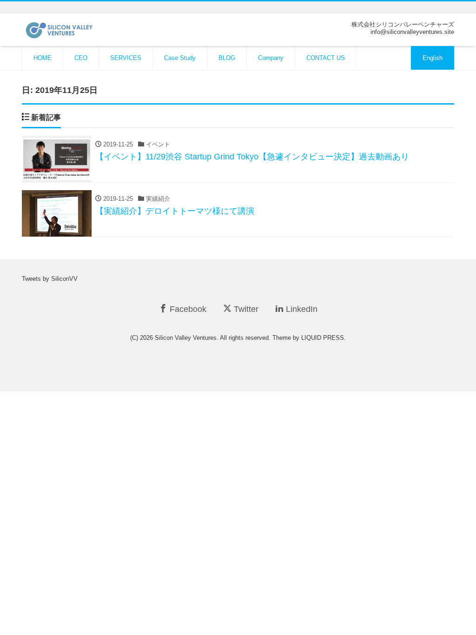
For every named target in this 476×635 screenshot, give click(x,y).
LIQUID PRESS (322, 337)
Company (271, 57)
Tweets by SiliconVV (50, 278)
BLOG (226, 57)
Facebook (186, 309)
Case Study (180, 57)
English (433, 57)
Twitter (244, 309)
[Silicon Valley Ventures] (69, 29)
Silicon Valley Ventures (186, 337)
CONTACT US (325, 57)
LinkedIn (300, 309)
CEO (80, 57)
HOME (42, 57)
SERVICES (125, 57)
